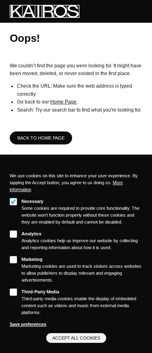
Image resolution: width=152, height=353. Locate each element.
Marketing (32, 259)
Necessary (32, 201)
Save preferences (28, 324)
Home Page (63, 102)
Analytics (31, 233)
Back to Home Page (40, 138)
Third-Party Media (40, 291)
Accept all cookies (76, 338)
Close (139, 168)
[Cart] (130, 11)
